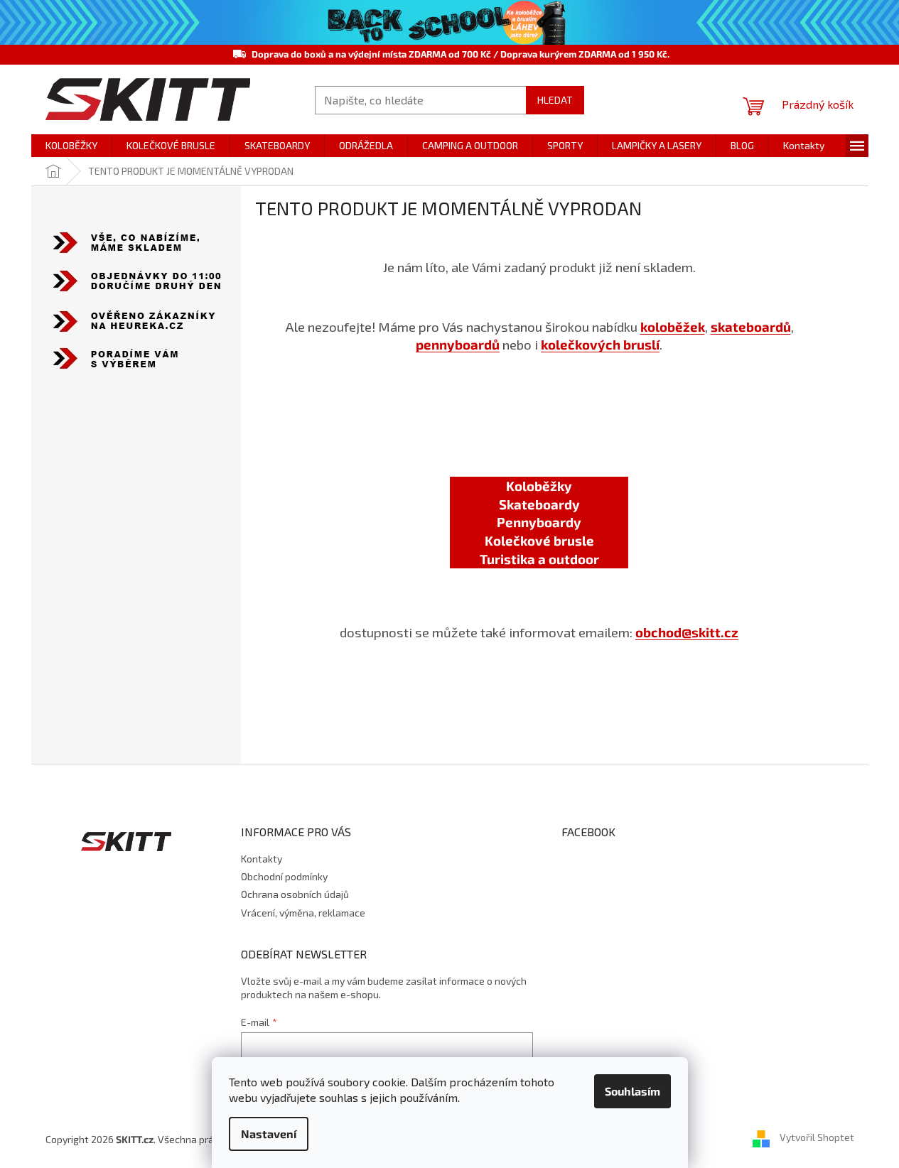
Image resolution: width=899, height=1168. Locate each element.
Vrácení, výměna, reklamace (303, 913)
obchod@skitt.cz (686, 632)
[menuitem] (71, 145)
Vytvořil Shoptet (817, 1138)
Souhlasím (632, 1091)
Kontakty (261, 859)
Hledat (555, 100)
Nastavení (268, 1133)
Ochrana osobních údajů (295, 894)
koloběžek (672, 326)
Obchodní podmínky (284, 876)
